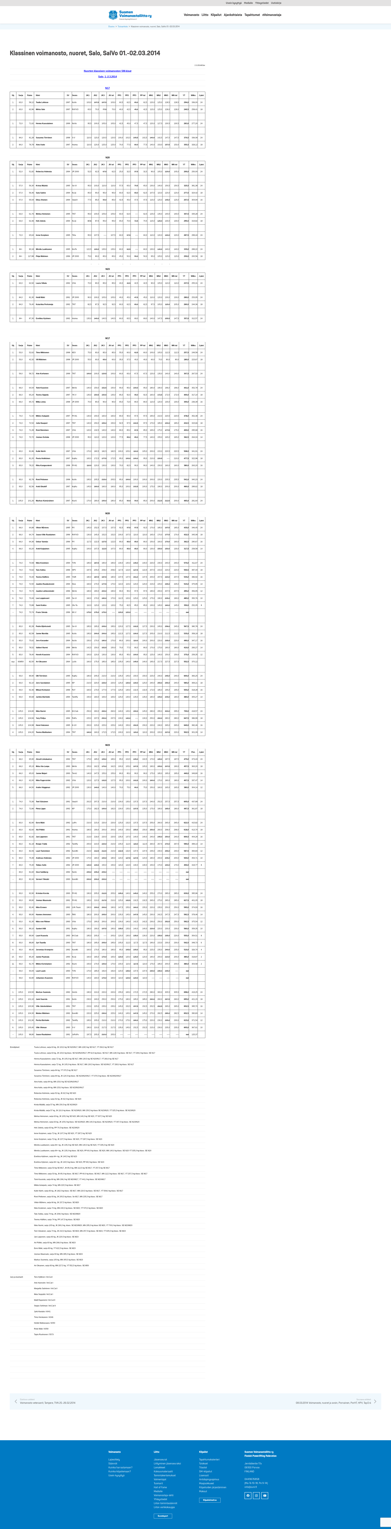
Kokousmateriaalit (163, 1471)
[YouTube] (264, 1495)
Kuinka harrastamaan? (120, 1467)
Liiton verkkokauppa (164, 1507)
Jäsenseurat (160, 1459)
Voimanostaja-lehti (164, 1495)
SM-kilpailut (205, 1471)
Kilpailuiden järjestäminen (212, 1487)
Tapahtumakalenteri (209, 1459)
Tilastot (203, 1467)
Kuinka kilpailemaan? (119, 1471)
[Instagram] (256, 1495)
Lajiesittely (114, 1459)
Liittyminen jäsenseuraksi (167, 1463)
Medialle (158, 1491)
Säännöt (112, 1463)
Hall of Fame (160, 1487)
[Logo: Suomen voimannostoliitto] (130, 15)
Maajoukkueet (206, 1483)
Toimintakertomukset (165, 1475)
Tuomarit (158, 1483)
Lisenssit (204, 1475)
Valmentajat (160, 1479)
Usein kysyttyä (116, 1475)
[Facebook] (248, 1495)
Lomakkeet (159, 1467)
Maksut (203, 1491)
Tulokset (203, 1463)
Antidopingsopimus (209, 1479)
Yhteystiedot (160, 1499)
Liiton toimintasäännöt (165, 1503)
